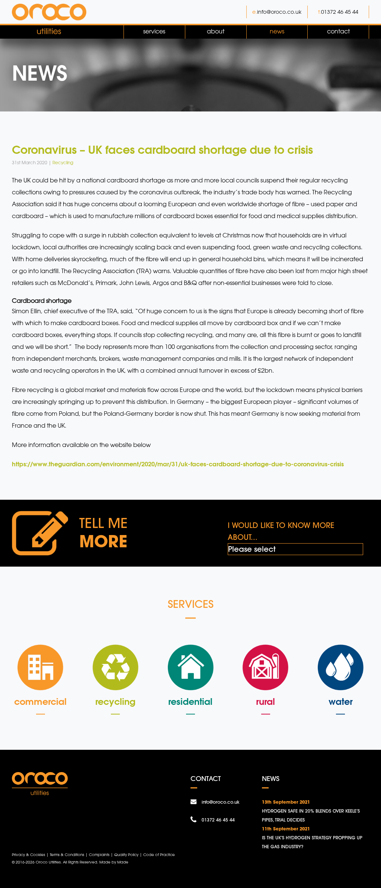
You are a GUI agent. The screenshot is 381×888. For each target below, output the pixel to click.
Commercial (40, 701)
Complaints (99, 854)
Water (341, 701)
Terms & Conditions (67, 854)
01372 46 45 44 (339, 12)
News (277, 31)
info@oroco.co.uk (279, 12)
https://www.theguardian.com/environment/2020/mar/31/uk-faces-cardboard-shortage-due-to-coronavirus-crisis (178, 464)
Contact (338, 31)
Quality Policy (126, 854)
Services (154, 31)
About (215, 31)
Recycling (115, 701)
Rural (265, 701)
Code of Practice (159, 854)
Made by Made (113, 862)
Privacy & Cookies (28, 854)
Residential (190, 701)
